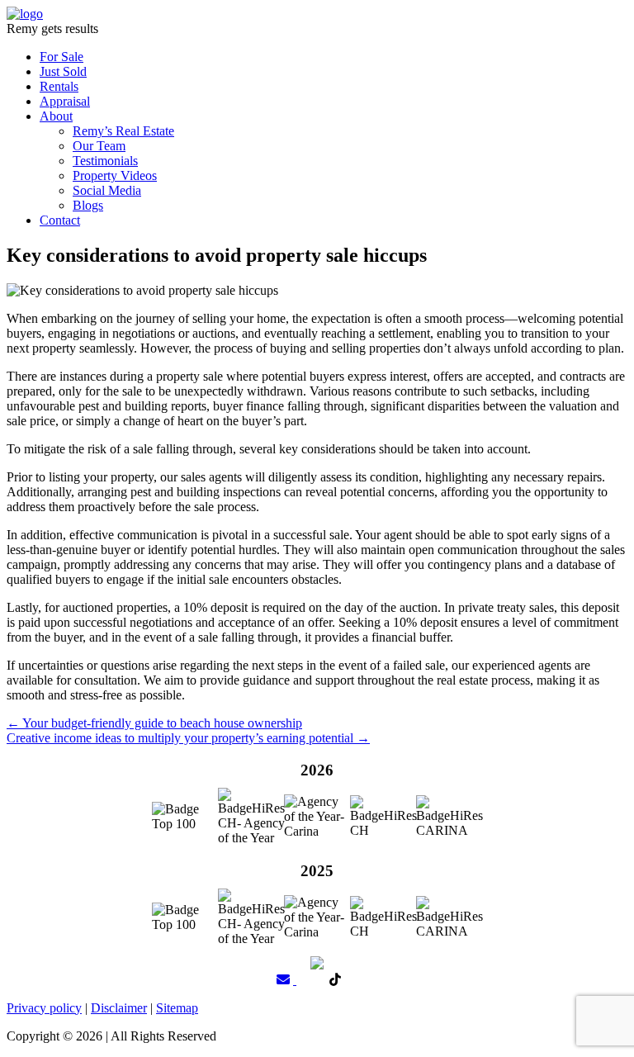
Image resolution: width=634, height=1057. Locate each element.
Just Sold (63, 71)
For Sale (61, 57)
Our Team (99, 146)
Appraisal (65, 101)
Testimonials (105, 161)
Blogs (88, 205)
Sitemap (177, 1008)
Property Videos (115, 175)
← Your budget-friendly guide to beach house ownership (154, 723)
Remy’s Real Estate (123, 131)
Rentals (59, 86)
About (56, 116)
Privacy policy (44, 1008)
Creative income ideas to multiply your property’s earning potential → (188, 738)
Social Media (107, 190)
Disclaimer (119, 1008)
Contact (60, 220)
